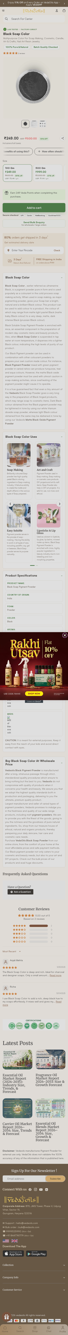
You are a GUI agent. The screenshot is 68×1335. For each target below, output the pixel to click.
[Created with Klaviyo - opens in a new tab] (34, 701)
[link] (34, 666)
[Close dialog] (65, 635)
